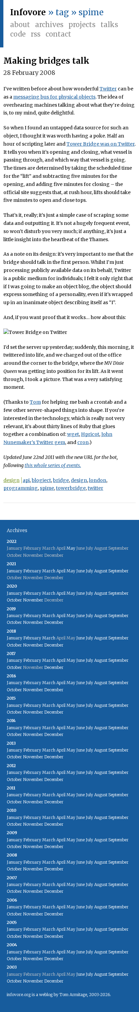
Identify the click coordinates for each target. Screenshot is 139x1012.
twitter (95, 488)
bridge (61, 480)
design (11, 480)
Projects (81, 24)
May (70, 548)
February (32, 570)
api (26, 480)
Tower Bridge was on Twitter (100, 144)
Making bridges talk (46, 61)
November (33, 600)
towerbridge (71, 488)
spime (47, 488)
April (60, 570)
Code (18, 34)
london (97, 480)
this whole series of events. (53, 465)
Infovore (28, 12)
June (80, 570)
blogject (41, 480)
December (53, 622)
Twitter (108, 89)
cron (83, 442)
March (48, 570)
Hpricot (90, 434)
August (100, 570)
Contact (58, 34)
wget (73, 434)
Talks (109, 24)
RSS (35, 34)
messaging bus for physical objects (54, 97)
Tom (35, 402)
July (89, 570)
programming (20, 488)
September (118, 570)
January (14, 570)
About (20, 24)
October (14, 600)
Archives (49, 24)
